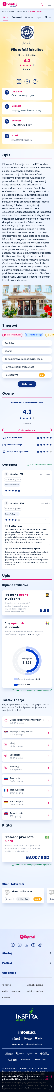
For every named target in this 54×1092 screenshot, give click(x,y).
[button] (27, 490)
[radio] (21, 65)
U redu (27, 1087)
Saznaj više (48, 1078)
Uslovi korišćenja (35, 984)
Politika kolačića (35, 991)
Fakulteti (21, 11)
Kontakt (6, 997)
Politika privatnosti (11, 991)
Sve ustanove (8, 11)
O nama (6, 984)
